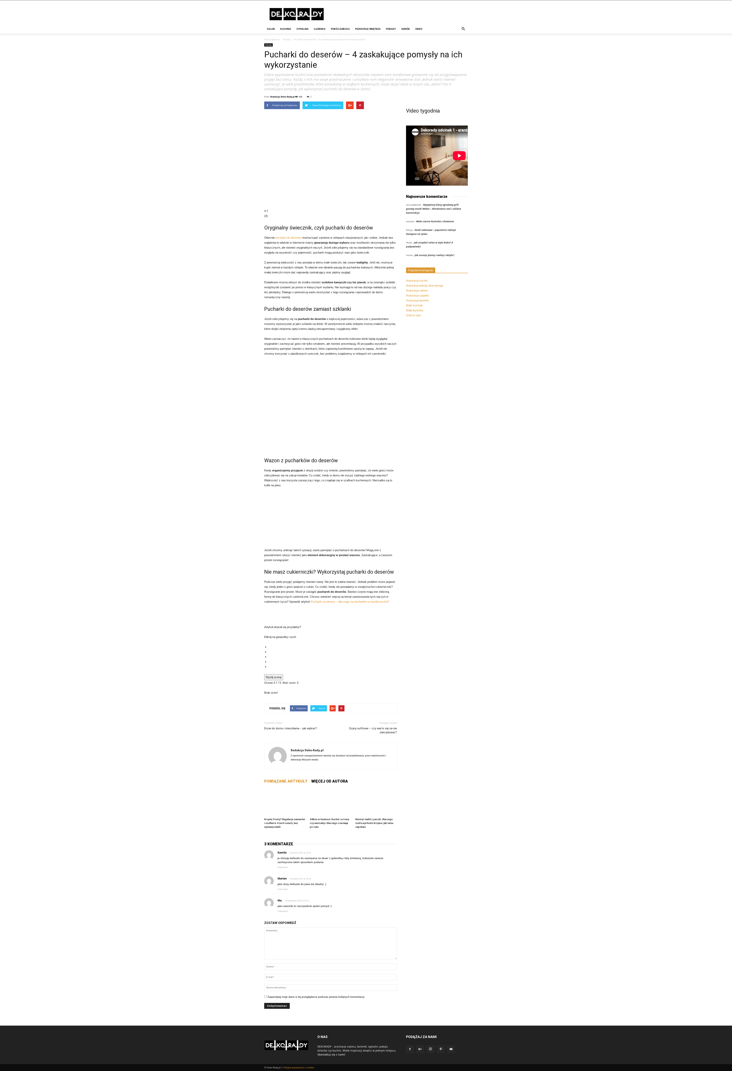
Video (418, 29)
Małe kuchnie (414, 305)
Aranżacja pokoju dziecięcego (424, 285)
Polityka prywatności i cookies (298, 1067)
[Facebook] (410, 1049)
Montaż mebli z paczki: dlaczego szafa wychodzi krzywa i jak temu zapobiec (374, 823)
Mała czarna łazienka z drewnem (435, 221)
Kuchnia (285, 29)
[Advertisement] (330, 519)
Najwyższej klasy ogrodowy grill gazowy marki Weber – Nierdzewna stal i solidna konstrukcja (433, 208)
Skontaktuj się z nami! (331, 1054)
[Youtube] (451, 1049)
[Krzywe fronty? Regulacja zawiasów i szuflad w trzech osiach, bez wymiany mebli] (285, 802)
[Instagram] (430, 1049)
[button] (463, 29)
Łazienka (320, 29)
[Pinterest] (441, 1049)
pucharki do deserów (288, 237)
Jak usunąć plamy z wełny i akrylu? (434, 255)
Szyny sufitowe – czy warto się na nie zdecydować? (373, 730)
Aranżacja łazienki (417, 300)
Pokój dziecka (340, 29)
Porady (391, 29)
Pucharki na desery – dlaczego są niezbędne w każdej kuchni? (350, 601)
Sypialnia (302, 29)
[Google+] (420, 1049)
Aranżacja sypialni (417, 295)
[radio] (332, 646)
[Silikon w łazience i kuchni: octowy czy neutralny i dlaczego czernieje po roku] (330, 802)
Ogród (405, 29)
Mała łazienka (414, 310)
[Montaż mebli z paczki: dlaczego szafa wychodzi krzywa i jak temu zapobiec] (376, 802)
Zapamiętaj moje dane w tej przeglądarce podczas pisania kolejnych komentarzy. (316, 996)
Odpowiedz (283, 867)
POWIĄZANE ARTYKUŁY (285, 781)
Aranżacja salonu (417, 290)
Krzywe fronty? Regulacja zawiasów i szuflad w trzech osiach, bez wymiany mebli (284, 823)
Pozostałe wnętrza (368, 29)
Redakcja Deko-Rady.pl (282, 96)
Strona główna (271, 39)
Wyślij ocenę (274, 677)
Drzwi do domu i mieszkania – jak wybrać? (290, 728)
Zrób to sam (413, 315)
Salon (271, 29)
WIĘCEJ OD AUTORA (329, 781)
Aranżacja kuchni (417, 280)
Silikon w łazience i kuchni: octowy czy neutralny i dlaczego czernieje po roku (329, 823)
